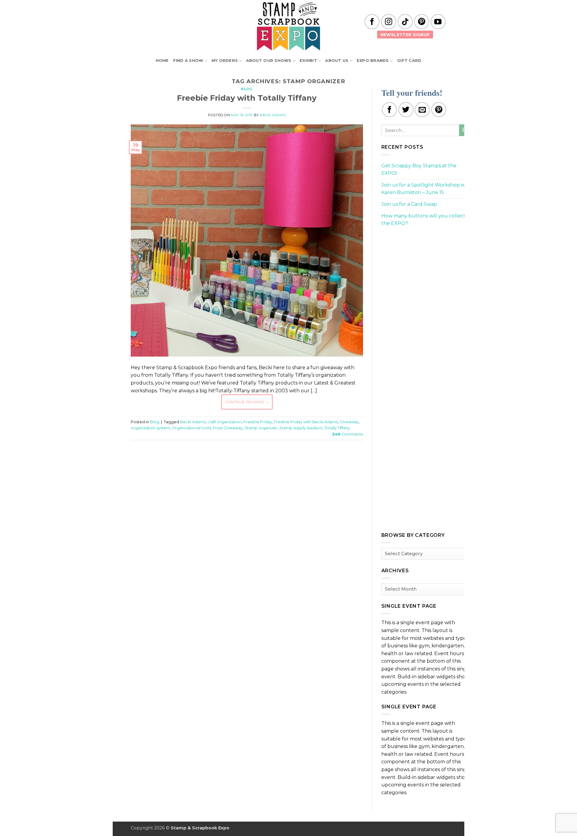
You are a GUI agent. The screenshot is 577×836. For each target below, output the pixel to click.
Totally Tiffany (337, 428)
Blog (246, 89)
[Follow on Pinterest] (421, 21)
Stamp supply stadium (300, 428)
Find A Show (188, 60)
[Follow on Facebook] (372, 21)
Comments (347, 434)
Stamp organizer (260, 428)
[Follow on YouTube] (438, 21)
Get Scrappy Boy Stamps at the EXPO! (418, 169)
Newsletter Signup (405, 34)
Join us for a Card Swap (409, 204)
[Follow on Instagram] (388, 21)
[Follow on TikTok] (405, 21)
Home (162, 60)
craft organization (224, 422)
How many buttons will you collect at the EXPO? (426, 219)
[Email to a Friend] (422, 109)
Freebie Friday (257, 422)
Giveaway (349, 422)
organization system (150, 428)
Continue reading (247, 402)
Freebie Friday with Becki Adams (306, 422)
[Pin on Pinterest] (438, 109)
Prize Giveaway (228, 428)
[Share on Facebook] (389, 109)
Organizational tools (191, 428)
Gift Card (409, 60)
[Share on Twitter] (406, 109)
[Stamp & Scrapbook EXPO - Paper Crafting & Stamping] (288, 26)
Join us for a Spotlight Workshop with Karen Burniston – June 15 (426, 189)
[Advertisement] (246, 462)
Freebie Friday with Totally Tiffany (246, 97)
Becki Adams (272, 115)
